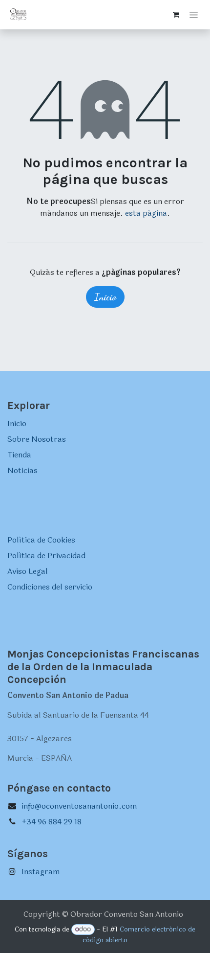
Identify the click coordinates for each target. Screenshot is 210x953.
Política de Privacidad (46, 555)
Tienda (19, 455)
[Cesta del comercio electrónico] (176, 14)
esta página (146, 213)
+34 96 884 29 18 (51, 822)
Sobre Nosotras (36, 439)
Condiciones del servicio (49, 587)
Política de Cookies (41, 540)
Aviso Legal (27, 571)
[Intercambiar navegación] (194, 14)
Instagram (40, 871)
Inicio (105, 297)
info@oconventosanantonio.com (79, 806)
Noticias (22, 470)
